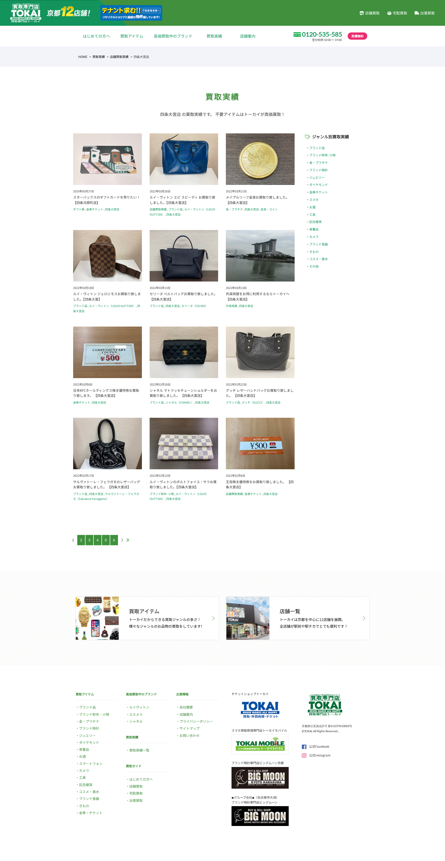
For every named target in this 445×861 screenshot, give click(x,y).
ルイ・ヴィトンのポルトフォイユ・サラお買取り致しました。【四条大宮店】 (183, 484)
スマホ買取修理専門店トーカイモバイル (259, 730)
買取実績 (214, 36)
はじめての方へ (96, 36)
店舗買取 (372, 12)
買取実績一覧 (139, 750)
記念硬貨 (315, 221)
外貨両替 (231, 306)
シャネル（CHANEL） (179, 402)
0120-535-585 (322, 34)
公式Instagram (319, 755)
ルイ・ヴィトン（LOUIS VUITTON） (112, 306)
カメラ (314, 236)
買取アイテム (131, 36)
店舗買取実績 (119, 56)
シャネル (136, 721)
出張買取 (427, 12)
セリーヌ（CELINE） (195, 306)
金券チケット (94, 209)
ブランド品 (175, 209)
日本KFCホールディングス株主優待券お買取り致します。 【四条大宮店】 (106, 393)
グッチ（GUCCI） (253, 402)
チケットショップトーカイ (250, 694)
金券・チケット (90, 812)
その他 (314, 266)
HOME (82, 56)
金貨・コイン (269, 209)
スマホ (314, 199)
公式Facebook (319, 746)
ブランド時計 (318, 170)
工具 (312, 214)
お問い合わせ (189, 735)
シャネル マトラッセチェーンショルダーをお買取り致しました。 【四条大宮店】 (183, 393)
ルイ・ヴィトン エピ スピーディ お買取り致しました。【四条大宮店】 (182, 200)
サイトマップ (189, 728)
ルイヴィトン (139, 707)
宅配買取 (400, 12)
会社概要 (186, 707)
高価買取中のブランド (173, 36)
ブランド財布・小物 (94, 714)
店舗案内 (247, 36)
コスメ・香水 (318, 259)
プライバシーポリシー (196, 721)
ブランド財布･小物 (162, 494)
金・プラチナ (234, 209)
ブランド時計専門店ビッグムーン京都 (258, 763)
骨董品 (314, 229)
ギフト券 (78, 209)
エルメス (136, 714)
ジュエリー (316, 177)
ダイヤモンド (318, 184)
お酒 (312, 207)
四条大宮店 (112, 209)
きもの (314, 251)
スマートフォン (90, 763)
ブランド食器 (318, 244)
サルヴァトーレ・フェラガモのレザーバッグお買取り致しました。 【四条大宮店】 (106, 484)
